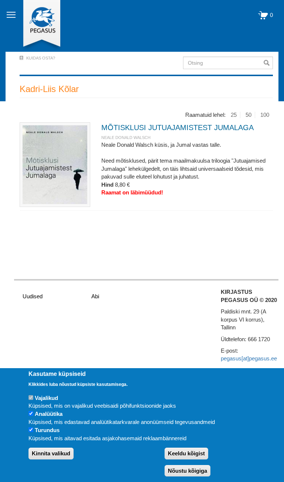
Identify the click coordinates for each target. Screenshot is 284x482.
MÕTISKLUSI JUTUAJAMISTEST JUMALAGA (177, 127)
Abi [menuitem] (95, 296)
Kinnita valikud (51, 453)
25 (234, 115)
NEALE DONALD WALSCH (126, 137)
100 (264, 115)
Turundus (47, 430)
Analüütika (48, 414)
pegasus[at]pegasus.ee (249, 358)
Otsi (268, 62)
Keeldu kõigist (186, 453)
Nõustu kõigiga (187, 471)
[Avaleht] (37, 26)
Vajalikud (46, 398)
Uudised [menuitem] (33, 296)
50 (248, 115)
